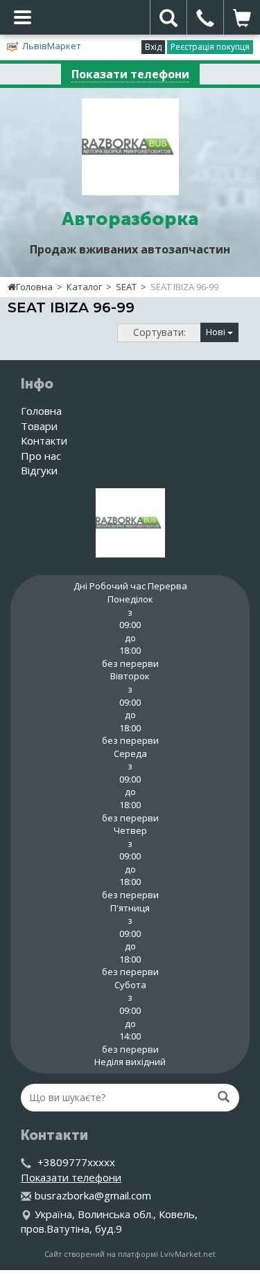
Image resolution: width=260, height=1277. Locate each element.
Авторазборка (130, 219)
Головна (34, 286)
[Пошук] (223, 1097)
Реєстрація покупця (210, 47)
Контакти (44, 440)
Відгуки (39, 470)
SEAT (126, 286)
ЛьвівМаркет (51, 45)
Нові (216, 331)
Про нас (41, 456)
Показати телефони (130, 74)
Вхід (153, 47)
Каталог (84, 286)
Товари (39, 426)
